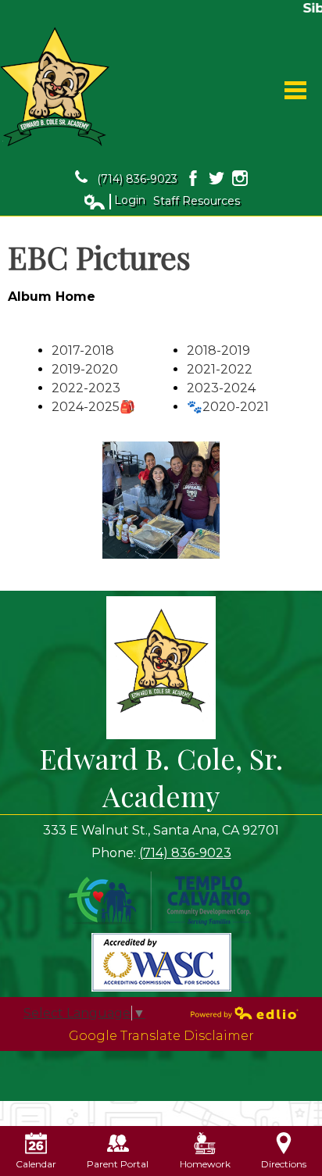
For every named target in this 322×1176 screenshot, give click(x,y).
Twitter (216, 178)
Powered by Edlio (244, 1013)
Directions (283, 1164)
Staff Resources (196, 201)
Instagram (240, 178)
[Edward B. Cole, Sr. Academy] (54, 87)
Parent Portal (117, 1164)
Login (114, 201)
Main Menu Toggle (295, 90)
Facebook (193, 178)
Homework (205, 1164)
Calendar (36, 1164)
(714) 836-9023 (137, 179)
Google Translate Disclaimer (161, 1035)
